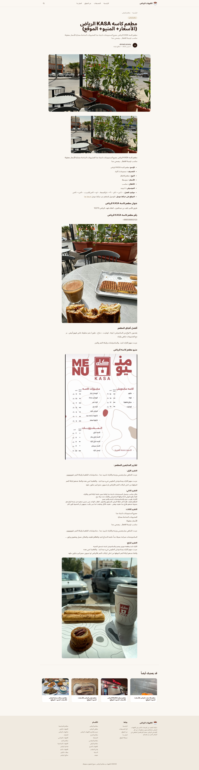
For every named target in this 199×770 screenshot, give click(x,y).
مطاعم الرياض (126, 13)
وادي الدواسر (94, 749)
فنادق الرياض (64, 746)
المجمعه (95, 738)
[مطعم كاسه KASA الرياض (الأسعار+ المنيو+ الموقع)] (99, 134)
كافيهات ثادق (64, 749)
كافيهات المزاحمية (63, 743)
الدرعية (96, 752)
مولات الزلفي (64, 752)
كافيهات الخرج (93, 746)
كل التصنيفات (123, 729)
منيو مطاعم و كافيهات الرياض (89, 732)
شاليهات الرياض (63, 732)
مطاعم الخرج (94, 735)
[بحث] (44, 3)
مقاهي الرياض (94, 729)
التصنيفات (97, 3)
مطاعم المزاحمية (63, 726)
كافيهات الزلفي (63, 729)
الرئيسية (106, 3)
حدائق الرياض (64, 755)
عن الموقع (88, 3)
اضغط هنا (87, 197)
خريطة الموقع (123, 738)
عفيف (96, 755)
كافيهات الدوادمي (63, 738)
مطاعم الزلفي (94, 743)
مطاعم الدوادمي (93, 740)
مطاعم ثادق (64, 740)
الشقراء (66, 735)
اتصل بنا (79, 3)
